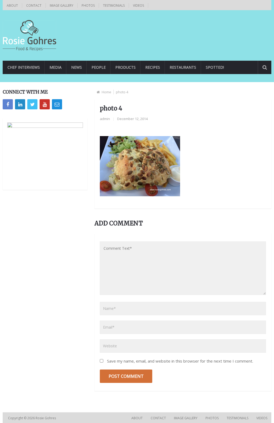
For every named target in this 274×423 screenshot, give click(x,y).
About (12, 5)
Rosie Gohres (46, 418)
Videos (138, 5)
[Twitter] (32, 104)
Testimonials (114, 5)
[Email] (57, 104)
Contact (33, 5)
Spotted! (215, 67)
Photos (88, 5)
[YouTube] (45, 104)
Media (56, 67)
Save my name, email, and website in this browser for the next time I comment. (180, 361)
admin (105, 118)
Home (106, 92)
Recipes (152, 67)
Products (125, 67)
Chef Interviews (23, 67)
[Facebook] (8, 104)
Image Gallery (61, 5)
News (76, 67)
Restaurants (183, 67)
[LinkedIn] (20, 104)
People (99, 67)
